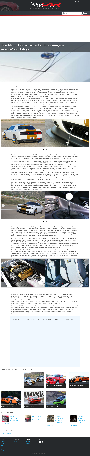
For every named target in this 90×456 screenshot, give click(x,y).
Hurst (2, 433)
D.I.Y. (2, 443)
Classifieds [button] (11, 13)
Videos (28, 443)
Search (85, 13)
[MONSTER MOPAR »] (34, 399)
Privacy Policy (58, 454)
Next (86, 133)
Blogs (2, 450)
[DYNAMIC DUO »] (34, 380)
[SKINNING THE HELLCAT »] (56, 399)
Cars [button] (4, 13)
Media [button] (25, 13)
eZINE (15, 443)
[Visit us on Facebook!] (75, 2)
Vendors (19, 13)
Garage (3, 441)
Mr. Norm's (8, 433)
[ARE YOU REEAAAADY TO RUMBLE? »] (56, 380)
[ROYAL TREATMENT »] (11, 399)
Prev (3, 133)
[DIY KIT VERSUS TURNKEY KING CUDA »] (79, 380)
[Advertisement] (45, 28)
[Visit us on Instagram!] (78, 2)
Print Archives (33, 13)
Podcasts (29, 441)
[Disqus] (45, 343)
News (2, 445)
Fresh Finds (4, 448)
